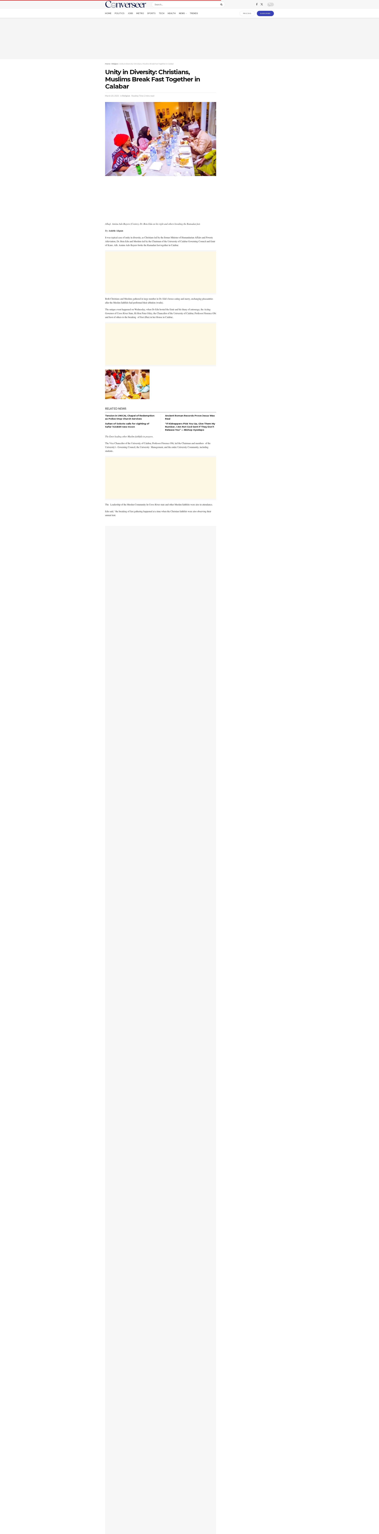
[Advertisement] (189, 38)
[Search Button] (222, 4)
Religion (115, 64)
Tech (161, 13)
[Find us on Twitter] (261, 4)
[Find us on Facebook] (256, 4)
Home (108, 13)
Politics (120, 13)
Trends (194, 13)
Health (172, 13)
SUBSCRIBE (265, 13)
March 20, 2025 (112, 96)
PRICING (247, 13)
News (182, 13)
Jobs (130, 13)
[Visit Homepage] (125, 4)
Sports (151, 13)
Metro (140, 13)
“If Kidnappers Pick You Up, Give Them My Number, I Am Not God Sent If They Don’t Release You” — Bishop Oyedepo (190, 426)
